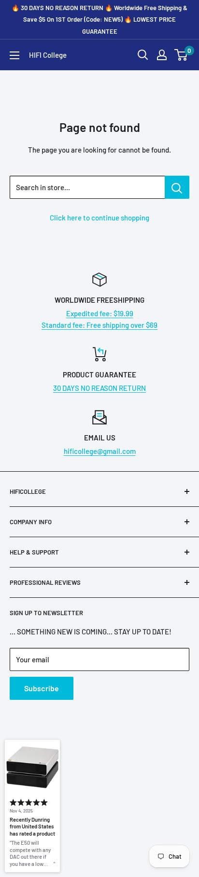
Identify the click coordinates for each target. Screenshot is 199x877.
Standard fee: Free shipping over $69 (99, 325)
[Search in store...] (177, 187)
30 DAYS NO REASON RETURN (99, 388)
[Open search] (143, 55)
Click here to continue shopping (99, 217)
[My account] (162, 55)
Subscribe (41, 688)
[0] (181, 55)
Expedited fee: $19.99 (99, 313)
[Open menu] (14, 55)
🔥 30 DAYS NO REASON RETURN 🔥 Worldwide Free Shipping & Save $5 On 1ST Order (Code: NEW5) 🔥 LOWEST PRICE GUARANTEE (99, 19)
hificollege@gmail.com (100, 451)
